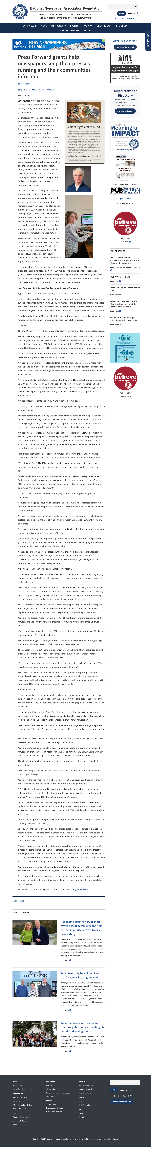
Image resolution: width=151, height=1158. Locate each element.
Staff (81, 1113)
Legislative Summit (86, 1093)
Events (74, 25)
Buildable (114, 1139)
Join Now (16, 1101)
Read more (65, 960)
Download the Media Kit (125, 47)
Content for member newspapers (58, 1093)
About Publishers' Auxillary (22, 1117)
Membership (58, 25)
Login (121, 13)
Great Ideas (103, 25)
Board (81, 1117)
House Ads (50, 1100)
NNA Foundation (69, 30)
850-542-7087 (128, 1096)
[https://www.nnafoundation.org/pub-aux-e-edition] (125, 167)
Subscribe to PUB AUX (125, 203)
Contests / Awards (85, 1089)
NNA (80, 1101)
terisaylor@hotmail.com (77, 889)
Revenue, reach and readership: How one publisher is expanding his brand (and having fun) (82, 1027)
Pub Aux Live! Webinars (54, 1112)
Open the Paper (125, 198)
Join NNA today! (148, 41)
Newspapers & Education (55, 1108)
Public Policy (17, 1085)
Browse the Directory (125, 111)
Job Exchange (51, 1104)
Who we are (29, 25)
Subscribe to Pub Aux (20, 1121)
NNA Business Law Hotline (22, 1105)
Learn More (124, 242)
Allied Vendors (51, 1089)
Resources (121, 25)
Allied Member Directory (125, 93)
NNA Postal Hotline (20, 1109)
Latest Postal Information (22, 1089)
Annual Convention (86, 1085)
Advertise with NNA (125, 41)
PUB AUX (87, 25)
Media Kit (16, 1125)
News (44, 25)
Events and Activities (20, 1097)
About (87, 30)
